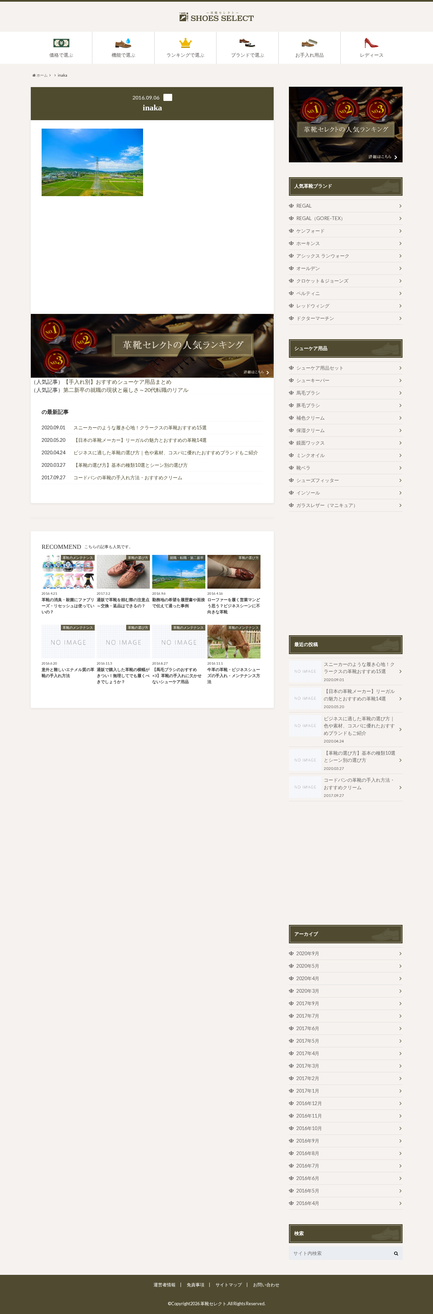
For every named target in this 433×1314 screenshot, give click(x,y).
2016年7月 (307, 1166)
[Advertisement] (95, 255)
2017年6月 (307, 1028)
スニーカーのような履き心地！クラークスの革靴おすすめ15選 (140, 427)
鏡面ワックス (310, 443)
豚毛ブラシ (308, 405)
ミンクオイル (310, 455)
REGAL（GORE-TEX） (320, 218)
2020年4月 (307, 978)
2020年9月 (307, 953)
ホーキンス (308, 243)
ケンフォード (310, 231)
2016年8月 (307, 1153)
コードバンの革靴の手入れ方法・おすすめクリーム (127, 477)
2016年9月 (307, 1141)
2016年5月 (307, 1191)
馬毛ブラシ (308, 393)
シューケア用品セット (320, 368)
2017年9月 (307, 1003)
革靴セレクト (213, 1303)
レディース (372, 55)
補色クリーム (310, 418)
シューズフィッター (317, 480)
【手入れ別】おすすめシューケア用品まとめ (117, 381)
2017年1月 (307, 1091)
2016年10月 (309, 1128)
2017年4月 (307, 1053)
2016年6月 (307, 1178)
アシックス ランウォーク (322, 256)
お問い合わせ (266, 1284)
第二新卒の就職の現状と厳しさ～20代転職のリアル (125, 389)
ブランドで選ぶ (247, 55)
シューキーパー (312, 380)
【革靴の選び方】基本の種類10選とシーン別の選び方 (130, 465)
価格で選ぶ (61, 55)
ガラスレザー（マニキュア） (327, 505)
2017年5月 (307, 1041)
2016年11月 (309, 1116)
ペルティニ (308, 293)
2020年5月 (307, 966)
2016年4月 (307, 1203)
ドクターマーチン (315, 318)
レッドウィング (312, 306)
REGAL (304, 206)
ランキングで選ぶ (185, 55)
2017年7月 (307, 1016)
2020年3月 (307, 991)
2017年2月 (307, 1078)
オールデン (308, 268)
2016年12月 (309, 1103)
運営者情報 (165, 1284)
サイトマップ (228, 1284)
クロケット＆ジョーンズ (322, 281)
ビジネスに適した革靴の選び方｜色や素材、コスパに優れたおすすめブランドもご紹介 (165, 452)
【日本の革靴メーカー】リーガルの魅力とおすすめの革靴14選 (140, 440)
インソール (308, 492)
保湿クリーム (310, 430)
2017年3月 (307, 1066)
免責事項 (195, 1284)
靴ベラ (303, 468)
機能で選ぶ (123, 55)
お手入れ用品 (309, 55)
